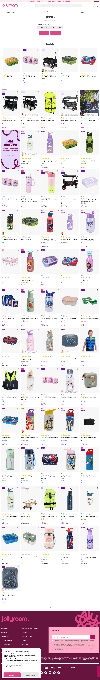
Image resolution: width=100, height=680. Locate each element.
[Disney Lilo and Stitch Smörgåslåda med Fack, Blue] (5, 440)
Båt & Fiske (41, 28)
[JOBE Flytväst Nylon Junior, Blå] (81, 361)
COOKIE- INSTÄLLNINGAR (30, 674)
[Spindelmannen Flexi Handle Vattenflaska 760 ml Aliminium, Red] (41, 242)
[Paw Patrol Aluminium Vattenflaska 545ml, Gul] (84, 163)
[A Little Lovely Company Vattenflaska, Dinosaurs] (82, 519)
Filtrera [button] (44, 33)
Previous (1, 67)
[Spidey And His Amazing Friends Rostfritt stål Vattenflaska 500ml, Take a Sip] (61, 559)
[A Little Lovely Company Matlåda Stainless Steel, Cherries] (82, 203)
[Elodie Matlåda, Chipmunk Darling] (81, 401)
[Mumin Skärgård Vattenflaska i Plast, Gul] (41, 440)
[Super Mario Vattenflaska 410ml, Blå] (81, 480)
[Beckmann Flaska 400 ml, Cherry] (61, 401)
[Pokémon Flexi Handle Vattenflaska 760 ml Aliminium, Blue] (43, 242)
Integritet (24, 640)
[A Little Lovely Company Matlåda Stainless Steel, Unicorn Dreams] (81, 203)
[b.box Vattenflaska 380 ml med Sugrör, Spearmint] (2, 480)
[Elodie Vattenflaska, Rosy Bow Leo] (46, 361)
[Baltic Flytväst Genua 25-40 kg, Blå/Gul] (2, 401)
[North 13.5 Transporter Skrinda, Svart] (21, 123)
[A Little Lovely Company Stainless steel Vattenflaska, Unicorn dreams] (23, 163)
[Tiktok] (54, 672)
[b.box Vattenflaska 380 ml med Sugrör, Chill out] (5, 480)
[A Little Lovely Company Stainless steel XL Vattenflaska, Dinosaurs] (43, 163)
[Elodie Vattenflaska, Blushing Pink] (43, 361)
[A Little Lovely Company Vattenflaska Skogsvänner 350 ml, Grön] (21, 321)
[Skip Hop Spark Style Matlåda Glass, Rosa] (84, 321)
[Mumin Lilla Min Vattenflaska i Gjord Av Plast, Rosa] (44, 440)
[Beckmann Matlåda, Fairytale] (63, 361)
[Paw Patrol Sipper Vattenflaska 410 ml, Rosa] (24, 440)
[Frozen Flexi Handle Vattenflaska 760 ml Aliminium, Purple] (44, 242)
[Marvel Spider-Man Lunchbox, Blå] (61, 282)
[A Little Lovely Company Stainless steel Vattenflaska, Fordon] (21, 163)
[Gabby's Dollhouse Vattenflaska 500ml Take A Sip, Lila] (81, 282)
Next (99, 67)
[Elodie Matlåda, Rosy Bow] (82, 401)
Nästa (55, 607)
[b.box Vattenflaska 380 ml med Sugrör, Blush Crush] (3, 480)
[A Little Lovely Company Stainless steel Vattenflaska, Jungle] (26, 163)
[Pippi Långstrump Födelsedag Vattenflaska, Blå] (63, 480)
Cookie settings (5, 644)
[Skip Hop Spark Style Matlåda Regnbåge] (85, 321)
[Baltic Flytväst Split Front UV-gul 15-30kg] (41, 519)
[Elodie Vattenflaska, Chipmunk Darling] (41, 361)
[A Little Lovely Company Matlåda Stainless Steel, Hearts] (85, 203)
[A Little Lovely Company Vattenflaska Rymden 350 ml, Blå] (23, 321)
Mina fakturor (5, 636)
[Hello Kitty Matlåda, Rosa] (2, 282)
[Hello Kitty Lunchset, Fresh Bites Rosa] (41, 401)
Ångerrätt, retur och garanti (29, 628)
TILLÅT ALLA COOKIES (12, 674)
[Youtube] (50, 672)
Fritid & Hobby (47, 20)
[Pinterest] (58, 672)
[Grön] (61, 80)
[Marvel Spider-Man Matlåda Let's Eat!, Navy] (41, 480)
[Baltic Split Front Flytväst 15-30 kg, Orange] (43, 519)
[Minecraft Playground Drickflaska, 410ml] (2, 242)
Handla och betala (26, 636)
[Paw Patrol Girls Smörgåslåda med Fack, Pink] (3, 440)
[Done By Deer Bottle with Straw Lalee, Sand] (23, 401)
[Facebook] (41, 672)
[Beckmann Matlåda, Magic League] (61, 361)
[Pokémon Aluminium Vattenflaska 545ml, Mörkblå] (85, 163)
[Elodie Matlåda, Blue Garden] (85, 401)
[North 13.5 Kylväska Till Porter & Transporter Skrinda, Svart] (81, 440)
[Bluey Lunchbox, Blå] (6, 440)
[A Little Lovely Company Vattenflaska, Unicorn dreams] (85, 519)
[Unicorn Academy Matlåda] (41, 282)
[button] (93, 5)
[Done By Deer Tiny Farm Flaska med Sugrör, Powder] (26, 401)
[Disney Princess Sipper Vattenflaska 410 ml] (21, 440)
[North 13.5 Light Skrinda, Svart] (81, 123)
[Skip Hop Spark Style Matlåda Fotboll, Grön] (81, 321)
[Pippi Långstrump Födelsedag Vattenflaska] (61, 480)
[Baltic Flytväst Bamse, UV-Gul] (41, 123)
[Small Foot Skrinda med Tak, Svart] (61, 203)
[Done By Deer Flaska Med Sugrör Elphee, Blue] (24, 401)
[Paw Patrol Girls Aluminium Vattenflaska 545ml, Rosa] (82, 163)
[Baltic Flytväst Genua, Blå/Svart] (3, 401)
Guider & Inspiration (7, 640)
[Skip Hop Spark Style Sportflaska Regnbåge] (23, 480)
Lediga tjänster (25, 648)
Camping (48, 28)
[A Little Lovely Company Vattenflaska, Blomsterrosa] (84, 519)
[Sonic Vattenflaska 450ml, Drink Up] (41, 321)
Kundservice (96, 1)
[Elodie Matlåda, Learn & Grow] (84, 401)
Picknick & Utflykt (57, 28)
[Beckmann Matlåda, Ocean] (64, 361)
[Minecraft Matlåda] (61, 163)
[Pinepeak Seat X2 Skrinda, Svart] (2, 123)
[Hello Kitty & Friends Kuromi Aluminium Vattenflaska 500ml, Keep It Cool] (81, 559)
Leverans (24, 632)
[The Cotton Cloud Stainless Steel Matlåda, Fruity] (61, 321)
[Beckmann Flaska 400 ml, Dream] (63, 401)
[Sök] (80, 5)
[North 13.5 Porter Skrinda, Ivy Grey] (61, 123)
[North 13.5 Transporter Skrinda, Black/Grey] (23, 123)
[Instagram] (45, 672)
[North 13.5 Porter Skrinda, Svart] (63, 123)
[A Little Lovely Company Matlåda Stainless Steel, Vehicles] (84, 203)
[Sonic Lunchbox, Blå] (2, 440)
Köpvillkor (4, 632)
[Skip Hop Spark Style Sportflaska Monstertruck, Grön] (26, 480)
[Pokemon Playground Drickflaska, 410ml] (3, 242)
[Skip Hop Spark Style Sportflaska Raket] (21, 480)
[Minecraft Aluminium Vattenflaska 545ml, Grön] (81, 163)
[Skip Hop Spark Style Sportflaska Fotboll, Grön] (24, 480)
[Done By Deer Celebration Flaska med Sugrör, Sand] (21, 401)
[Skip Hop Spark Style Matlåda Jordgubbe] (82, 321)
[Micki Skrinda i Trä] (21, 519)
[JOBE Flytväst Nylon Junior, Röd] (82, 361)
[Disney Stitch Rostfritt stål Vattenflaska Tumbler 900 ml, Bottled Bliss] (21, 203)
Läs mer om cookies (8, 670)
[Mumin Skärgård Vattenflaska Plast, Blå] (43, 440)
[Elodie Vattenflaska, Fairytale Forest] (44, 361)
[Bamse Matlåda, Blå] (2, 559)
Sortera (55, 33)
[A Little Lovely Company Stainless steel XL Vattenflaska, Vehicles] (42, 163)
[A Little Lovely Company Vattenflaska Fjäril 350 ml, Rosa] (24, 321)
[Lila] (23, 80)
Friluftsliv (54, 20)
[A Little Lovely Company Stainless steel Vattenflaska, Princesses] (24, 163)
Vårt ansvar (4, 648)
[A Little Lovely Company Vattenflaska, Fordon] (81, 519)
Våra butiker (25, 644)
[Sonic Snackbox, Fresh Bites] (2, 321)
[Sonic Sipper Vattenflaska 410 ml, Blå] (23, 440)
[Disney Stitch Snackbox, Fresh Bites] (2, 203)
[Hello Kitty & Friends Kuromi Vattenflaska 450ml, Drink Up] (81, 242)
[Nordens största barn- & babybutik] (9, 5)
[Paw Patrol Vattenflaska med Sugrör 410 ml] (26, 440)
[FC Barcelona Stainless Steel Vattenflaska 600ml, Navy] (61, 519)
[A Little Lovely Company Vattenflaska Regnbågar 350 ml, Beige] (26, 321)
